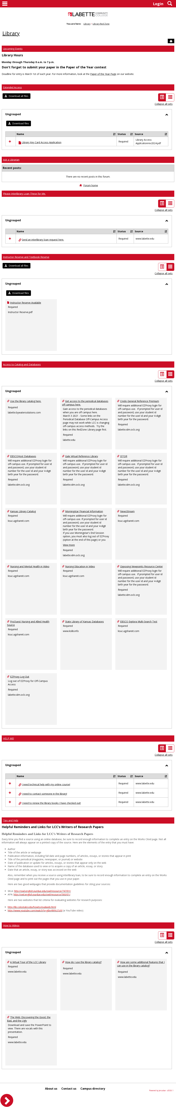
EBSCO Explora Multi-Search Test (138, 621)
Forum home (90, 185)
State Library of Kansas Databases (84, 621)
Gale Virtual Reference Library (81, 456)
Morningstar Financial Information (84, 511)
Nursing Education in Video (80, 566)
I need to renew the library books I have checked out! (51, 803)
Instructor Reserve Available (25, 302)
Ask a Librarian (11, 159)
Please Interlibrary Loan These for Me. (24, 193)
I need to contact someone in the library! (44, 793)
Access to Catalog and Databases (22, 364)
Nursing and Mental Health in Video (29, 566)
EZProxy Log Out (19, 676)
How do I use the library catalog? (83, 962)
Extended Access (12, 87)
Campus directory (92, 1088)
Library (87, 23)
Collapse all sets (164, 104)
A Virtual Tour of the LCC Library (28, 962)
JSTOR (123, 456)
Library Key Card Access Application (41, 142)
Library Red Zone (101, 23)
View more (69, 545)
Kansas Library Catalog (23, 511)
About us (51, 1088)
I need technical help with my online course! (46, 784)
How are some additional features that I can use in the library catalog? (141, 963)
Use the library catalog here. (25, 401)
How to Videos (11, 925)
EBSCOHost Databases (23, 456)
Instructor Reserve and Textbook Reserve (26, 257)
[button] (16, 96)
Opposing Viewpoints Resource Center (141, 566)
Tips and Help (10, 820)
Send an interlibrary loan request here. (43, 239)
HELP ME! (8, 738)
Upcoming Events (13, 48)
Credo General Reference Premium (139, 401)
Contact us (68, 1088)
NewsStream (127, 511)
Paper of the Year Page (103, 74)
